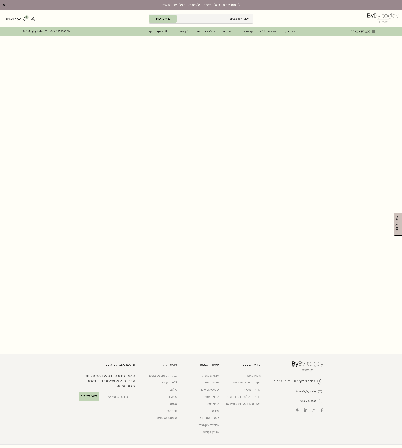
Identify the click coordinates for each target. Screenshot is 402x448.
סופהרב (172, 396)
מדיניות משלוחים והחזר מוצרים (243, 396)
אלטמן (173, 404)
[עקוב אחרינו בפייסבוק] (321, 410)
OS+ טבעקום (169, 382)
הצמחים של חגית (167, 418)
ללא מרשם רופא (209, 418)
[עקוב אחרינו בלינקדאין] (306, 410)
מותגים (227, 31)
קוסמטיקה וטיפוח (209, 389)
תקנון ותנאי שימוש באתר (247, 382)
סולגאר (173, 389)
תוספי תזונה (268, 31)
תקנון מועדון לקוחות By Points (243, 404)
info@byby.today (33, 31)
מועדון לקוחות (153, 31)
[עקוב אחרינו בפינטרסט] (298, 410)
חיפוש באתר (254, 375)
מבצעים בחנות (210, 375)
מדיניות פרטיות (252, 389)
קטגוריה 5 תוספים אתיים (163, 375)
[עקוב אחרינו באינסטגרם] (314, 410)
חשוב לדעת (290, 31)
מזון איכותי (183, 31)
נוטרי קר (172, 410)
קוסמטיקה (246, 31)
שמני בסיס (213, 404)
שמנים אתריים (206, 31)
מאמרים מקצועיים (208, 425)
